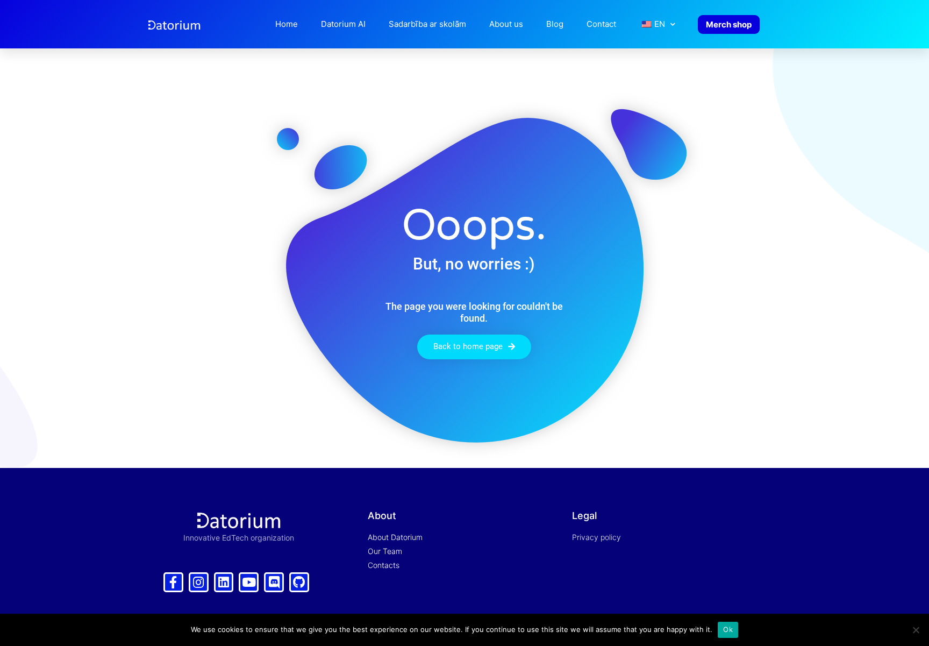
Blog (554, 24)
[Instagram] (199, 582)
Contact (601, 24)
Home (286, 24)
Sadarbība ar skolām (427, 24)
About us (506, 24)
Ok (728, 629)
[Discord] (274, 582)
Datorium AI (343, 24)
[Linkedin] (224, 582)
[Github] (299, 582)
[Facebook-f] (173, 582)
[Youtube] (249, 582)
